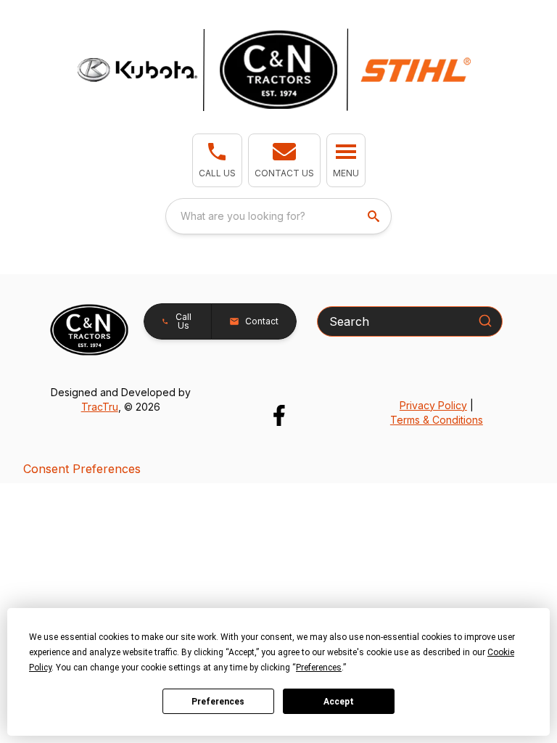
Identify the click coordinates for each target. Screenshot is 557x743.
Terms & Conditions (436, 420)
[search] (375, 216)
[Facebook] (279, 415)
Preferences (217, 702)
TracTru (99, 407)
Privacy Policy (433, 405)
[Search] (485, 320)
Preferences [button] (319, 667)
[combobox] (278, 216)
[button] (217, 160)
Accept (338, 702)
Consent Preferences (82, 468)
